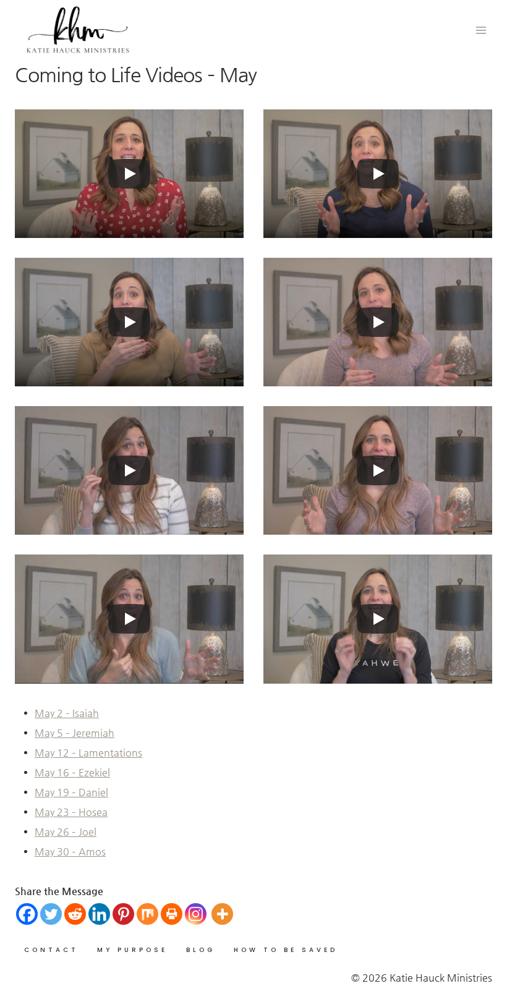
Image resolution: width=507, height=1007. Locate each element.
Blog (200, 949)
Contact (51, 949)
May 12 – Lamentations (88, 752)
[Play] (129, 174)
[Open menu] (480, 30)
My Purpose (132, 949)
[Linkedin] (99, 914)
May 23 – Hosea (71, 812)
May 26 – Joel (65, 832)
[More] (222, 914)
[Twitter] (51, 914)
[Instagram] (196, 914)
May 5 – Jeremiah (74, 733)
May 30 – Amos (70, 851)
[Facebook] (27, 914)
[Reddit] (75, 914)
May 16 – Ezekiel (72, 772)
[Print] (171, 914)
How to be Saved (286, 949)
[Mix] (147, 914)
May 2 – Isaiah (67, 713)
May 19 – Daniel (71, 792)
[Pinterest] (123, 914)
